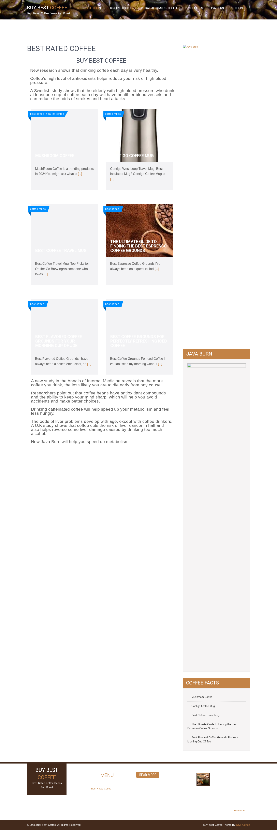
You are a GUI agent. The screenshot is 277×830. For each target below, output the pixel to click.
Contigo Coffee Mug (203, 706)
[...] (80, 174)
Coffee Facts (193, 8)
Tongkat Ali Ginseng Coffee (158, 8)
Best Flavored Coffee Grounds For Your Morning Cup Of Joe (212, 739)
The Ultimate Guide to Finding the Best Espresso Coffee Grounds (212, 726)
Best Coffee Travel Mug (205, 715)
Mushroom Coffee (201, 696)
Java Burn (216, 8)
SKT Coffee (243, 824)
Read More (147, 775)
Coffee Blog (238, 8)
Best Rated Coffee (90, 8)
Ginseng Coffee (121, 8)
